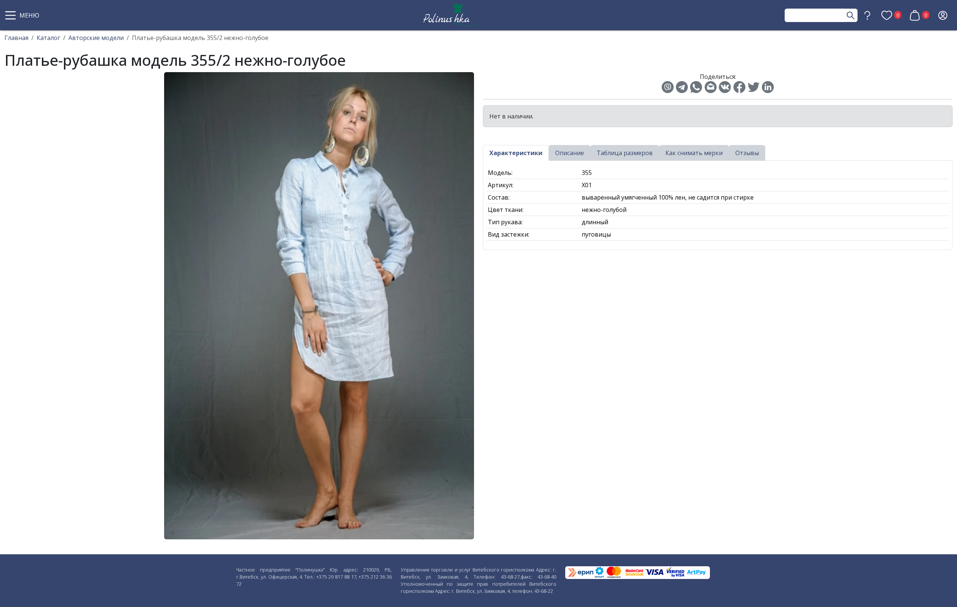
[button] (23, 15)
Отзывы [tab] (747, 153)
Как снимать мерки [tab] (694, 153)
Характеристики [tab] (515, 153)
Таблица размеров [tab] (625, 153)
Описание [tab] (569, 153)
